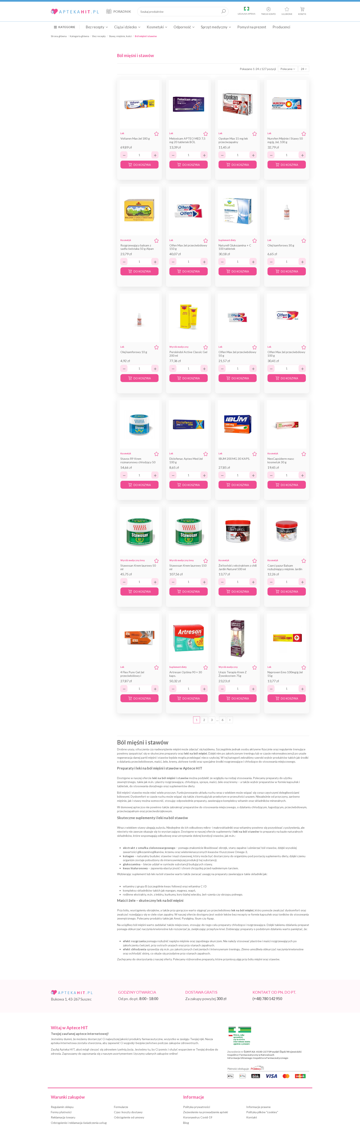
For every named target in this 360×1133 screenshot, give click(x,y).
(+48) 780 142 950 (267, 998)
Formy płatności (61, 1112)
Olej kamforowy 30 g (281, 245)
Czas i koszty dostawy (128, 1112)
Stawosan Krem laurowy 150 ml (187, 567)
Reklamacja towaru (63, 1117)
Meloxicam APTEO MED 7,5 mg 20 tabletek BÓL (187, 140)
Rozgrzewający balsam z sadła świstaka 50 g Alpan (137, 247)
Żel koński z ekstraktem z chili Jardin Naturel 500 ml (238, 567)
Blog (186, 1122)
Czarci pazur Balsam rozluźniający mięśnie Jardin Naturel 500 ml (285, 569)
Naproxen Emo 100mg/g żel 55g (285, 673)
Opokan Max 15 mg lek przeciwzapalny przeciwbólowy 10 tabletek (236, 142)
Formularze (121, 1107)
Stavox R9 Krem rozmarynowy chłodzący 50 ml (137, 462)
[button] (67, 27)
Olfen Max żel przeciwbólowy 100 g (286, 353)
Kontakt (251, 1117)
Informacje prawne (258, 1107)
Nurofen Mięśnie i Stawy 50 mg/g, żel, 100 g (285, 140)
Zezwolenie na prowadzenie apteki (205, 1112)
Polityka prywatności (196, 1107)
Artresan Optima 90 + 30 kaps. (185, 673)
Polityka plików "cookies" (262, 1112)
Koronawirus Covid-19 (197, 1117)
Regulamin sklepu (62, 1107)
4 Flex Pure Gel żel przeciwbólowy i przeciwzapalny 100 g (134, 675)
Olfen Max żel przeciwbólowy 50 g (237, 353)
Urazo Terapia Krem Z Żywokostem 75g (233, 673)
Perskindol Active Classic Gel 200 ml (188, 353)
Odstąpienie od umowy (129, 1117)
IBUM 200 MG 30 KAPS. (234, 458)
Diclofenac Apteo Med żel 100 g (186, 460)
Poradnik (122, 11)
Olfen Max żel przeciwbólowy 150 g (188, 247)
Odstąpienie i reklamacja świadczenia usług (79, 1122)
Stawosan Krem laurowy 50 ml (138, 567)
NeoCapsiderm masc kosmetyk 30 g (281, 460)
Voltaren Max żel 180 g (135, 138)
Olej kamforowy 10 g (133, 352)
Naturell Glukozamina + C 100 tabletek (235, 247)
